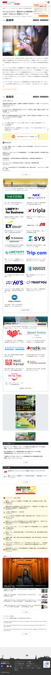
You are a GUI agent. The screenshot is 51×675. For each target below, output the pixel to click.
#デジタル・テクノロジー (27, 16)
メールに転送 (36, 20)
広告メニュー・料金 (18, 668)
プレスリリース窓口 (30, 668)
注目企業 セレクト (10, 186)
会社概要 (29, 661)
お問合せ (16, 670)
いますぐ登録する (43, 16)
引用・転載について (31, 663)
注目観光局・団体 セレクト (12, 323)
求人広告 (39, 668)
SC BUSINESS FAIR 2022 (10, 89)
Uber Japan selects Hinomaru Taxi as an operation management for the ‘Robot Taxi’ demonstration (24, 625)
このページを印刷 (44, 20)
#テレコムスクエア (16, 16)
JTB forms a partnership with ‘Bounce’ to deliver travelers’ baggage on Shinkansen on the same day (25, 629)
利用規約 (28, 665)
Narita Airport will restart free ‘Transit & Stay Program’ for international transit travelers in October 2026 (25, 621)
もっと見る (25, 174)
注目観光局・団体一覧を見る (25, 388)
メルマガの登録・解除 (19, 663)
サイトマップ (36, 665)
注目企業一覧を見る (25, 310)
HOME (4, 8)
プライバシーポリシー (19, 665)
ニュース (8, 8)
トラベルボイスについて (19, 661)
